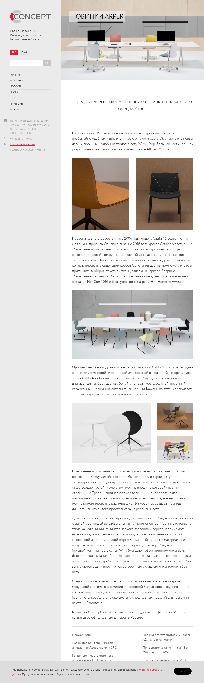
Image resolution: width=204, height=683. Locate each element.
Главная (15, 75)
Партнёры (16, 104)
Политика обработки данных (28, 150)
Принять (182, 671)
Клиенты (16, 98)
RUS (14, 52)
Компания (17, 81)
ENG (24, 52)
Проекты (16, 92)
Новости (16, 86)
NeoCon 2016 (81, 635)
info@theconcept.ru (22, 144)
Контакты (16, 110)
